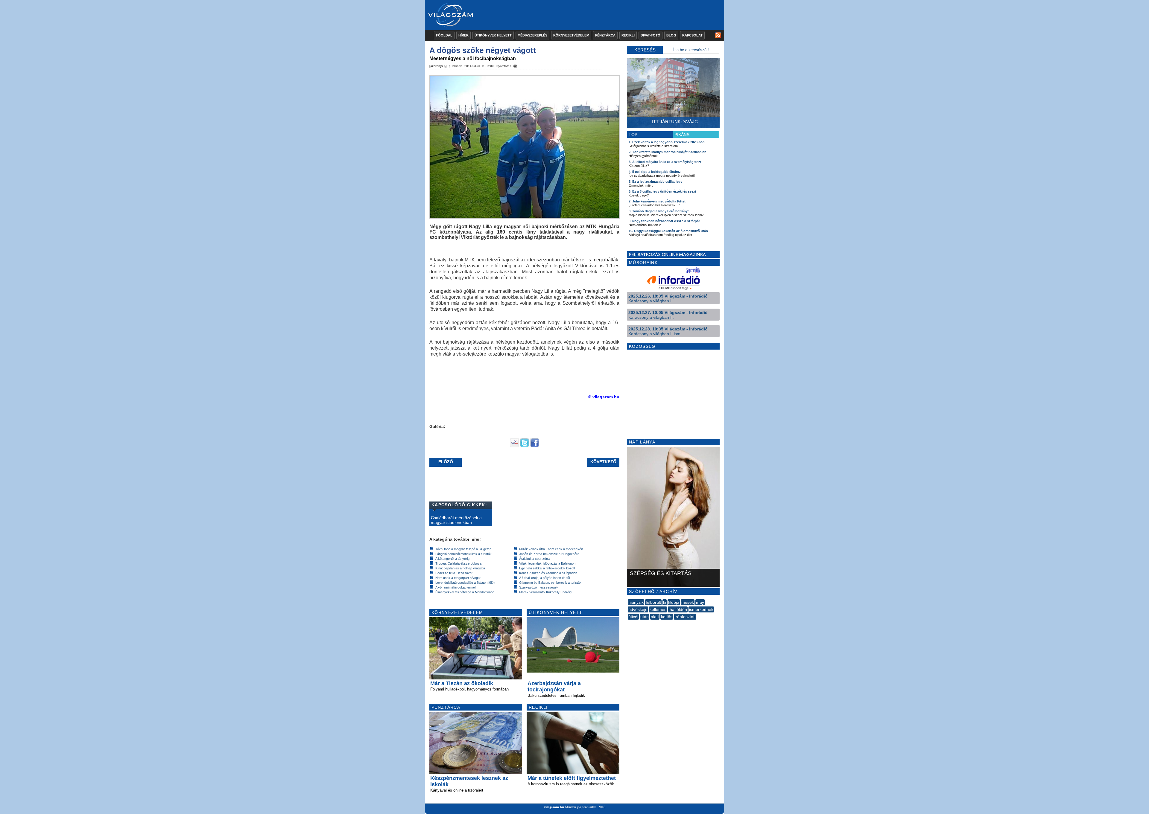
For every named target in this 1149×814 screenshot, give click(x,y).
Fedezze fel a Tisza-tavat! (454, 573)
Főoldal (444, 35)
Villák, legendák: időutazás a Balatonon (547, 563)
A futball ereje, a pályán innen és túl (544, 578)
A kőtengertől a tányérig (452, 558)
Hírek (463, 35)
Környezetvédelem (571, 35)
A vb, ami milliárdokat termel (455, 587)
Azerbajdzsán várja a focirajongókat (554, 686)
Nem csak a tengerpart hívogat (458, 578)
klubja (673, 602)
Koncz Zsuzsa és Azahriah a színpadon (548, 573)
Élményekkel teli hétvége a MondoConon (464, 592)
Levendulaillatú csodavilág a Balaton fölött (465, 582)
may (700, 602)
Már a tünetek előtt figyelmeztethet (572, 778)
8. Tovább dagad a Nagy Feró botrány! (659, 211)
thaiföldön (677, 609)
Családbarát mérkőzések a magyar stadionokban (456, 520)
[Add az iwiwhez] (514, 445)
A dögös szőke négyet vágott (482, 50)
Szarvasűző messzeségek (538, 587)
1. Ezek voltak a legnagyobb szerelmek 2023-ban (667, 142)
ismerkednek (701, 609)
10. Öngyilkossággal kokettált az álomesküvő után (668, 231)
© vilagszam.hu (603, 396)
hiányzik (636, 602)
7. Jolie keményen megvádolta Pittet (657, 201)
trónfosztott (685, 616)
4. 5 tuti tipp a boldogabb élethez (655, 171)
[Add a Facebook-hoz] (534, 445)
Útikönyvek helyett (493, 35)
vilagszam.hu (554, 807)
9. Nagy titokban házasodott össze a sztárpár (664, 221)
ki (664, 602)
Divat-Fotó (650, 35)
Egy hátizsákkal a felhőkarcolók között (547, 568)
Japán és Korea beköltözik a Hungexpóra (549, 554)
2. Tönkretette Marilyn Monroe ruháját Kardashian (667, 152)
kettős (666, 616)
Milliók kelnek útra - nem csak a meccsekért (551, 549)
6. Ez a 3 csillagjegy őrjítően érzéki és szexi (662, 191)
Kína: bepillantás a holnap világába (460, 568)
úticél (633, 616)
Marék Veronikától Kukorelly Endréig (545, 592)
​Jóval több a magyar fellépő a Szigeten (463, 549)
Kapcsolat (692, 35)
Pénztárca (605, 35)
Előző (445, 461)
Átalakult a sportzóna (534, 558)
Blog (671, 35)
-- (628, 623)
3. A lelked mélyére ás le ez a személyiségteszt (665, 162)
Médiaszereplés (532, 35)
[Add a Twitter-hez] (524, 445)
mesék (687, 602)
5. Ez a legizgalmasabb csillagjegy (655, 181)
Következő (603, 461)
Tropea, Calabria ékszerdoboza (458, 563)
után (644, 616)
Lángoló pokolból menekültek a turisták (463, 554)
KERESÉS (645, 49)
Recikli (628, 35)
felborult (653, 602)
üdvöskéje (638, 609)
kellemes (658, 609)
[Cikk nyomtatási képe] (515, 65)
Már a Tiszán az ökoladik (461, 683)
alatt (655, 616)
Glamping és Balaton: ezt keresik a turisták (550, 582)
